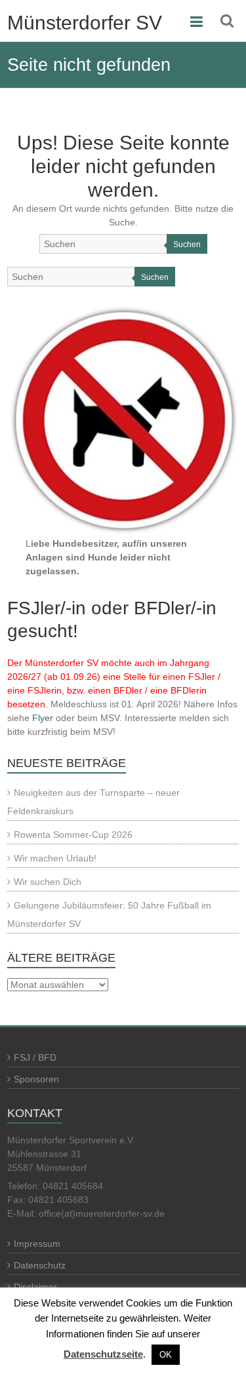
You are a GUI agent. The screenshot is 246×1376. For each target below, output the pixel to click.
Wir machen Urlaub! (55, 858)
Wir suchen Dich (47, 881)
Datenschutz (40, 1265)
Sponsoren (36, 1079)
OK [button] (165, 1355)
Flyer (42, 718)
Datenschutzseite (103, 1354)
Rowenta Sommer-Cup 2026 (73, 834)
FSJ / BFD (35, 1057)
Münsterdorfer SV (84, 22)
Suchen (187, 244)
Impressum (37, 1243)
